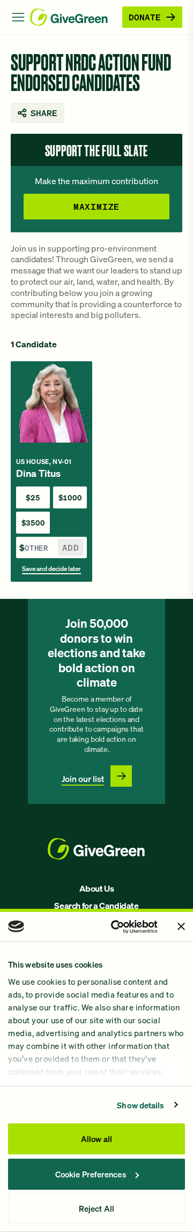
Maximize (96, 206)
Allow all (96, 1139)
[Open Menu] (18, 17)
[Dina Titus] (51, 471)
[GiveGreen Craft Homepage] (74, 17)
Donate (145, 16)
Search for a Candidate (96, 905)
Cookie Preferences (90, 1174)
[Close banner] (181, 926)
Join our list (83, 779)
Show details (140, 1105)
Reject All (96, 1208)
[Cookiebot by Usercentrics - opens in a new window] (116, 927)
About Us (96, 888)
